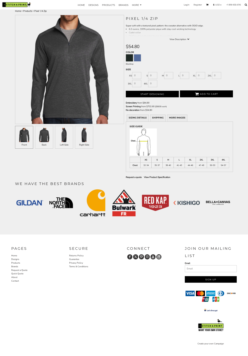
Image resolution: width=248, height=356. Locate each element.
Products (27, 11)
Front (24, 144)
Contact (15, 280)
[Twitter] (135, 256)
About (14, 277)
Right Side (84, 144)
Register (198, 4)
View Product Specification (157, 177)
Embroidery (131, 102)
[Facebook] (129, 256)
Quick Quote (17, 273)
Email (187, 263)
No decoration (133, 110)
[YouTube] (153, 256)
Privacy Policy (76, 262)
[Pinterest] (141, 256)
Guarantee (74, 259)
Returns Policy (76, 255)
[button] (207, 4)
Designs (15, 259)
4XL (146, 83)
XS (130, 75)
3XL (130, 83)
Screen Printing (133, 106)
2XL (210, 75)
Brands (14, 266)
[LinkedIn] (158, 256)
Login (186, 4)
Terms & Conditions (78, 266)
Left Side (64, 144)
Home (18, 11)
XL (194, 75)
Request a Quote (19, 270)
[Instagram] (147, 256)
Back (44, 144)
